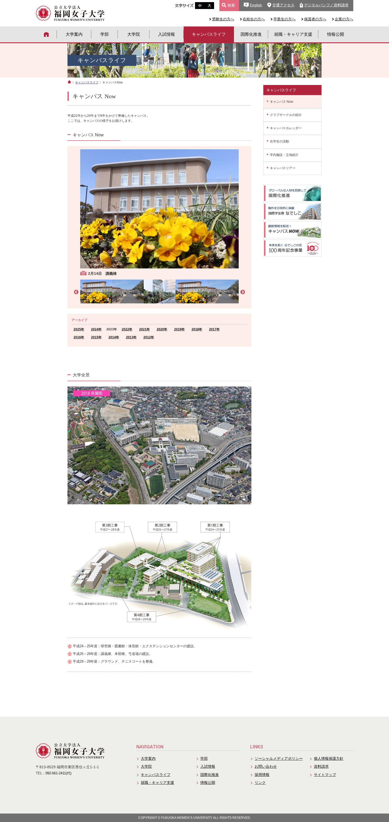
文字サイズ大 (209, 5)
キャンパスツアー (282, 168)
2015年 (96, 337)
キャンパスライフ (209, 34)
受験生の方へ (223, 19)
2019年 (179, 329)
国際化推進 (251, 34)
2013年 (131, 337)
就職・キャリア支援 (293, 34)
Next (242, 292)
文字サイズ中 (200, 5)
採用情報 (262, 774)
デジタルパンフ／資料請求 (326, 5)
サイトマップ (325, 774)
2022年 (127, 329)
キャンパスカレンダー (286, 128)
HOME (46, 34)
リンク (260, 782)
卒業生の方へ (284, 19)
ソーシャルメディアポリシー (279, 758)
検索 (231, 5)
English (256, 5)
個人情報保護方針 (328, 758)
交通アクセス (283, 5)
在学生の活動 (279, 141)
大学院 (133, 34)
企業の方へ (344, 19)
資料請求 (321, 766)
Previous (76, 292)
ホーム (69, 81)
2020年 (162, 329)
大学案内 (74, 34)
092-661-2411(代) (58, 773)
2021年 (144, 329)
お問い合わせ (266, 766)
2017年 (214, 329)
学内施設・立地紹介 (284, 155)
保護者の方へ (315, 19)
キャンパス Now (281, 102)
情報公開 (335, 34)
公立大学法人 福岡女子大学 (70, 13)
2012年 (148, 337)
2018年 (197, 329)
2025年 (79, 329)
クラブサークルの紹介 (286, 115)
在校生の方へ (254, 19)
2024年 (96, 329)
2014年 (113, 337)
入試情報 (166, 34)
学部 (104, 34)
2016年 (79, 337)
